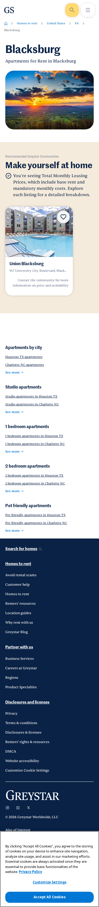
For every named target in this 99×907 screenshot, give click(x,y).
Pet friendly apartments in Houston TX (35, 515)
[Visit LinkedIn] (18, 808)
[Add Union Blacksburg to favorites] (63, 217)
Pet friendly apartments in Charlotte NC (36, 523)
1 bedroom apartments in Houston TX (34, 436)
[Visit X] (28, 808)
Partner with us (19, 647)
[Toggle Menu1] (88, 10)
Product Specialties (21, 687)
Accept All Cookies (49, 897)
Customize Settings (49, 882)
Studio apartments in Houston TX (31, 396)
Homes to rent (27, 23)
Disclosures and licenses (27, 702)
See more (12, 372)
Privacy (11, 713)
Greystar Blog (16, 632)
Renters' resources (20, 604)
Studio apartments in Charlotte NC (32, 404)
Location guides (18, 613)
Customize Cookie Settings (27, 770)
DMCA (10, 751)
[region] (49, 869)
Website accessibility (22, 761)
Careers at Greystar (21, 668)
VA (77, 23)
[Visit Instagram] (7, 808)
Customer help (17, 585)
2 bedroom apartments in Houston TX (34, 475)
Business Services (19, 659)
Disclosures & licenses (23, 732)
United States (56, 23)
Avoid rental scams (20, 575)
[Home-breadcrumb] (5, 23)
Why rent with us (19, 622)
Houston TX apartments (24, 357)
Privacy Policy (30, 871)
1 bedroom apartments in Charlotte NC (35, 444)
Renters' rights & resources (27, 742)
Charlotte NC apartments (24, 365)
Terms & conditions (21, 723)
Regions (11, 678)
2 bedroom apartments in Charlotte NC (35, 483)
